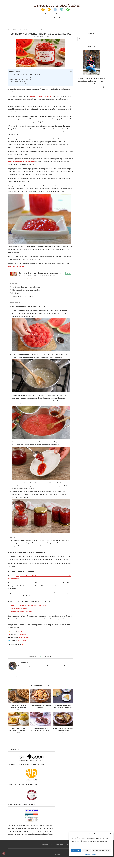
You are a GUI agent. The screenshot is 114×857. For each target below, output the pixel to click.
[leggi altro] (91, 62)
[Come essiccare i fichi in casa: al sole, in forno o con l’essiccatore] (40, 695)
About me (16, 24)
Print (69, 273)
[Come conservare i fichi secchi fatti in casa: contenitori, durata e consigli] (18, 695)
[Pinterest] (59, 17)
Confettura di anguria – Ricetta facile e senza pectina (24, 74)
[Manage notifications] (3, 853)
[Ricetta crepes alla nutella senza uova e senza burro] (63, 719)
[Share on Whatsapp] (48, 656)
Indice (97, 24)
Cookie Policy (87, 854)
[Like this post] (42, 656)
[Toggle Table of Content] (70, 71)
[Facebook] (54, 17)
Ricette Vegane (70, 24)
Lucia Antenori (40, 36)
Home (9, 24)
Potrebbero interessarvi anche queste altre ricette (23, 84)
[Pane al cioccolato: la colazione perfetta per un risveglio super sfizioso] (40, 719)
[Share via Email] (50, 656)
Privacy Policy (94, 854)
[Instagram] (56, 17)
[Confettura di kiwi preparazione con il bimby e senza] (18, 719)
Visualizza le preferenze (102, 850)
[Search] (105, 24)
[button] (110, 834)
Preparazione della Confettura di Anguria (21, 77)
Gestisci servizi (75, 846)
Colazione (20, 30)
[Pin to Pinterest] (47, 656)
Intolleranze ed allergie (84, 24)
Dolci (14, 30)
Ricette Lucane (39, 24)
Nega (86, 850)
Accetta (76, 850)
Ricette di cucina (26, 24)
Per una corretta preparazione (18, 81)
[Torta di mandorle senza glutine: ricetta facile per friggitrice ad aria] (63, 695)
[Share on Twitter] (45, 656)
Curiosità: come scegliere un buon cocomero (22, 79)
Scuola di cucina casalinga (54, 24)
